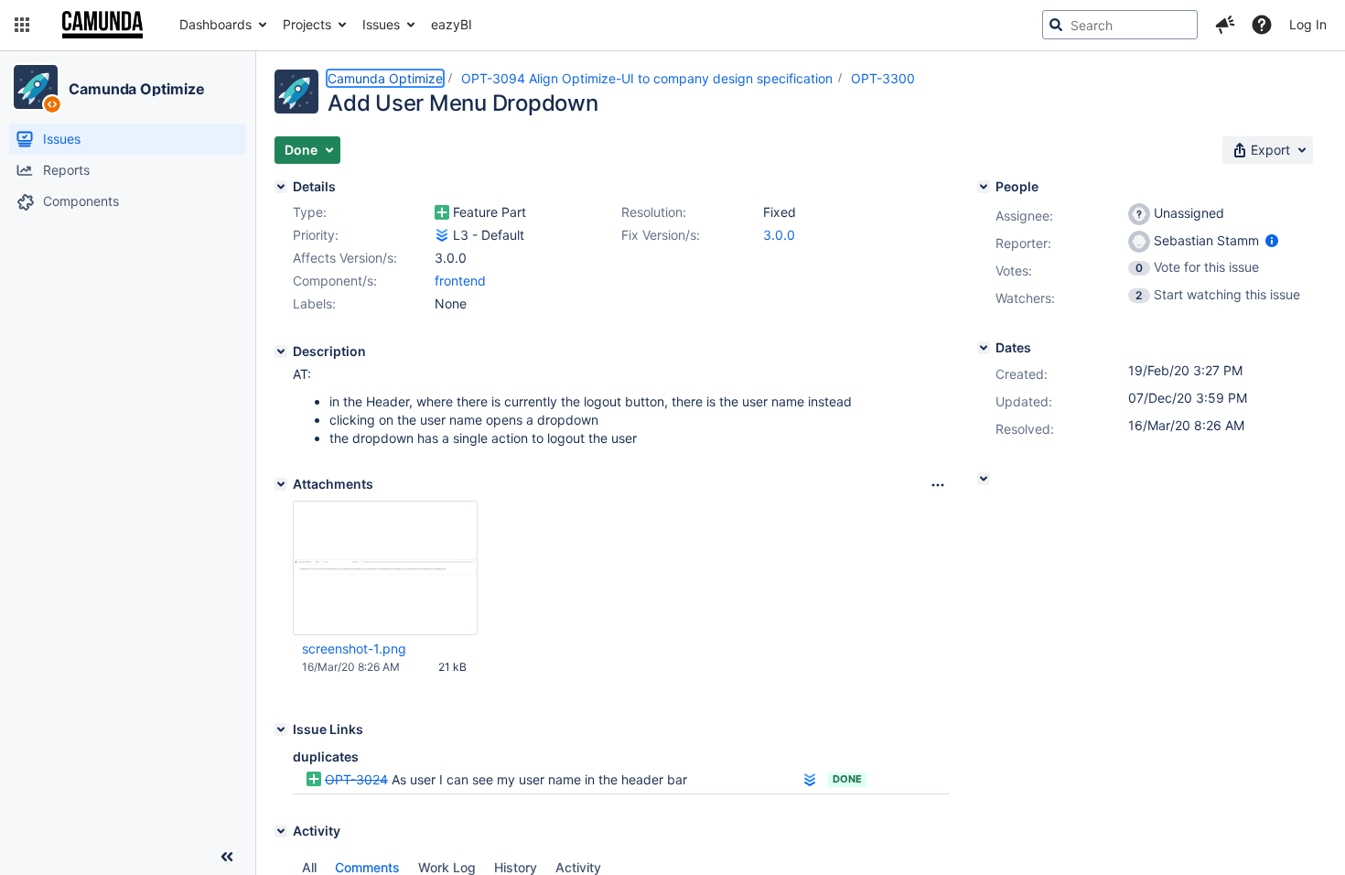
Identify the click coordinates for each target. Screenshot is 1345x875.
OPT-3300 (883, 78)
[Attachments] (280, 484)
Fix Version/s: (660, 235)
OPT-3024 (356, 779)
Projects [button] (307, 24)
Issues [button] (381, 24)
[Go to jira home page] (102, 24)
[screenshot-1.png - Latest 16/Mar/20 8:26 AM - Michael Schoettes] (385, 568)
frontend (460, 280)
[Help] (1261, 24)
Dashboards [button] (215, 24)
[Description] (280, 351)
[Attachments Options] (938, 485)
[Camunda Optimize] (36, 87)
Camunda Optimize (136, 88)
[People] (983, 186)
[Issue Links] (280, 729)
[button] (22, 24)
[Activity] (280, 831)
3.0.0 (779, 235)
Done (847, 778)
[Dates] (983, 347)
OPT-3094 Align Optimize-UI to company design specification (647, 78)
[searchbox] (1120, 24)
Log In (1308, 24)
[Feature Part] (442, 212)
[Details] (280, 186)
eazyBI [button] (451, 24)
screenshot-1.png (354, 648)
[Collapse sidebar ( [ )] (227, 856)
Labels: (314, 303)
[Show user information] (1271, 240)
